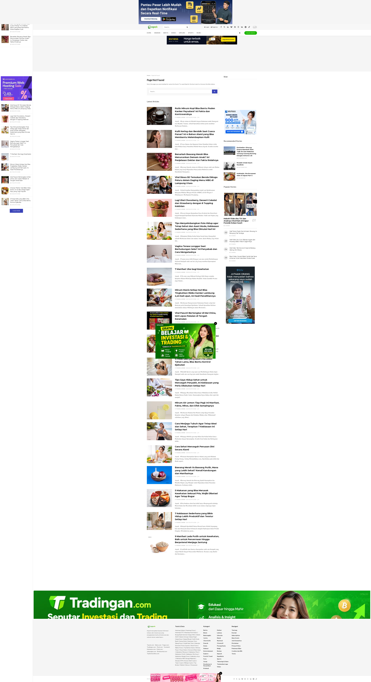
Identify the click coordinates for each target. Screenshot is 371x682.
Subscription (236, 635)
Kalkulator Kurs (195, 656)
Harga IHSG (191, 635)
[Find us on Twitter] (224, 27)
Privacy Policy (236, 646)
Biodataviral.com (162, 651)
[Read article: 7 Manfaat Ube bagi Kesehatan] (159, 277)
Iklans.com (158, 645)
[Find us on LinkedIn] (228, 27)
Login (207, 27)
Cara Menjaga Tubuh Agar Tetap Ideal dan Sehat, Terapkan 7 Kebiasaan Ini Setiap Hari (196, 426)
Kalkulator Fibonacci (182, 652)
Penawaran (194, 665)
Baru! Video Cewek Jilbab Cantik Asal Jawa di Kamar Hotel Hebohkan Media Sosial (243, 257)
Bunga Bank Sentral (181, 635)
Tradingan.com (151, 647)
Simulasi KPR (179, 661)
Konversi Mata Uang (194, 650)
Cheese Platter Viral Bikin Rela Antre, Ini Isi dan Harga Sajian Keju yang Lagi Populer (20, 189)
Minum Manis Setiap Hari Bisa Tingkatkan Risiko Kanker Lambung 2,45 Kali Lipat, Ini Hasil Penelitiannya (20, 167)
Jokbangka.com (151, 651)
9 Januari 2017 (241, 178)
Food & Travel (207, 656)
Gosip (205, 661)
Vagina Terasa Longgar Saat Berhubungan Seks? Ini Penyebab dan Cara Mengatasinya (19, 144)
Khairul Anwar (181, 117)
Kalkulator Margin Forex (182, 656)
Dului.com (160, 649)
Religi (219, 648)
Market (182, 665)
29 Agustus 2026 (191, 209)
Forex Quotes (185, 645)
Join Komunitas (237, 640)
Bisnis (173, 33)
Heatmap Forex (190, 630)
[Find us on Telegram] (245, 27)
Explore (182, 33)
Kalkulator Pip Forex (192, 654)
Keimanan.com (151, 649)
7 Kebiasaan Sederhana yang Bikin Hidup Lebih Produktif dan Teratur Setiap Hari (194, 516)
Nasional (220, 640)
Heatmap (190, 641)
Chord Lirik (207, 640)
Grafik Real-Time (188, 643)
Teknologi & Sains (222, 661)
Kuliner (219, 630)
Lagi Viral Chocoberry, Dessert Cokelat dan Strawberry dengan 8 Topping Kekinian (20, 117)
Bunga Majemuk (190, 658)
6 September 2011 (242, 167)
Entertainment (208, 651)
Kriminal (206, 668)
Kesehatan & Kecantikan (207, 665)
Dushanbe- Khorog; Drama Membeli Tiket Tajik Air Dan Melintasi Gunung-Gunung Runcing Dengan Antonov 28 (246, 152)
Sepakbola (220, 656)
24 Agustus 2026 (191, 432)
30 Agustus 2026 (191, 163)
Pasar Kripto (183, 650)
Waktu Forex (179, 647)
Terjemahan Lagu (222, 664)
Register (215, 27)
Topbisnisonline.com (153, 653)
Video (219, 667)
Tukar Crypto (179, 663)
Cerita (205, 638)
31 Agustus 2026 (191, 117)
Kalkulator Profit (180, 654)
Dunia (205, 646)
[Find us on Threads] (238, 27)
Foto (205, 659)
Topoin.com (150, 645)
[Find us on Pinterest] (235, 27)
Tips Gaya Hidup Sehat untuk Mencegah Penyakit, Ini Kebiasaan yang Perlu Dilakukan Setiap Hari (197, 383)
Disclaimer (235, 643)
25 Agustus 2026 (191, 388)
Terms (234, 653)
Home (149, 33)
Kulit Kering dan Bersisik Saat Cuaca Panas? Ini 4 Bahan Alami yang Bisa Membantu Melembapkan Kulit (20, 26)
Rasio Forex (194, 645)
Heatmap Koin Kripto (190, 632)
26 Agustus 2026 (191, 368)
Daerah (205, 643)
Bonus (188, 665)
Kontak (234, 633)
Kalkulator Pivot (194, 652)
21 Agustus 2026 (191, 476)
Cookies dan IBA (237, 651)
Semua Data (182, 641)
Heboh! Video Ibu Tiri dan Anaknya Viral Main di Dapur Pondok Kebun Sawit (236, 221)
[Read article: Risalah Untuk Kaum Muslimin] (229, 166)
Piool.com (160, 647)
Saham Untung (183, 637)
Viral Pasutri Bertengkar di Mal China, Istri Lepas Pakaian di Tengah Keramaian (20, 178)
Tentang (234, 630)
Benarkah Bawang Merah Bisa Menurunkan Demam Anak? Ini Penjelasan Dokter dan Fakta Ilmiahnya (20, 39)
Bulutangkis (207, 635)
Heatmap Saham (180, 630)
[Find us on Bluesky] (231, 27)
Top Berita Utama (189, 647)
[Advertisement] (16, 61)
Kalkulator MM (180, 658)
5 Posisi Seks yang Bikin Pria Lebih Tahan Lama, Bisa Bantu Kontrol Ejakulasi (20, 200)
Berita (165, 33)
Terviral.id (167, 647)
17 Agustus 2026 (191, 522)
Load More (16, 210)
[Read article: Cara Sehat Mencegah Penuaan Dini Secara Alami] (159, 454)
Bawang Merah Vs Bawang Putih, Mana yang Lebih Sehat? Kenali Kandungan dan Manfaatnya (196, 470)
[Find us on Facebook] (221, 27)
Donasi (186, 661)
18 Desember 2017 (242, 158)
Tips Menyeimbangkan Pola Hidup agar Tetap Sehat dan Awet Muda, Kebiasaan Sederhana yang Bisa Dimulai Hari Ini (20, 130)
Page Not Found (155, 75)
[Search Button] (188, 27)
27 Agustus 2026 (191, 299)
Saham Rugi (192, 637)
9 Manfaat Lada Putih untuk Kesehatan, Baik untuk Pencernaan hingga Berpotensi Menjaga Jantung (197, 539)
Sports (191, 33)
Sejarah (219, 653)
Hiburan (157, 33)
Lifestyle (220, 635)
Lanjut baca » (159, 637)
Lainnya (219, 633)
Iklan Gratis (235, 638)
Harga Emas (178, 639)
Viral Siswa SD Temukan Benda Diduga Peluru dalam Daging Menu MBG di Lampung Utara (20, 106)
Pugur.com (165, 645)
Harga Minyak (187, 639)
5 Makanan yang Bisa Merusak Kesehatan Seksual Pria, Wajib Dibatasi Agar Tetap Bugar (196, 493)
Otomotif (220, 643)
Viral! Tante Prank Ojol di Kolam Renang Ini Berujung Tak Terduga (243, 232)
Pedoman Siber (236, 648)
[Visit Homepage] (153, 27)
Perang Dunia (221, 646)
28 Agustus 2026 (191, 255)
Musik (219, 638)
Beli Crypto (192, 661)
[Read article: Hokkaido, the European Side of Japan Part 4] (229, 176)
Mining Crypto (188, 663)
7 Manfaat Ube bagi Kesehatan (20, 154)
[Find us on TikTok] (249, 27)
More (199, 33)
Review (219, 651)
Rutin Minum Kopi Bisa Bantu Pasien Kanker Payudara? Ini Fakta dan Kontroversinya (195, 111)
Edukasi (205, 648)
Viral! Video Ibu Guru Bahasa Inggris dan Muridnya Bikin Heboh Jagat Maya (242, 241)
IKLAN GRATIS (250, 33)
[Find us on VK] (242, 27)
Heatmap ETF (179, 632)
